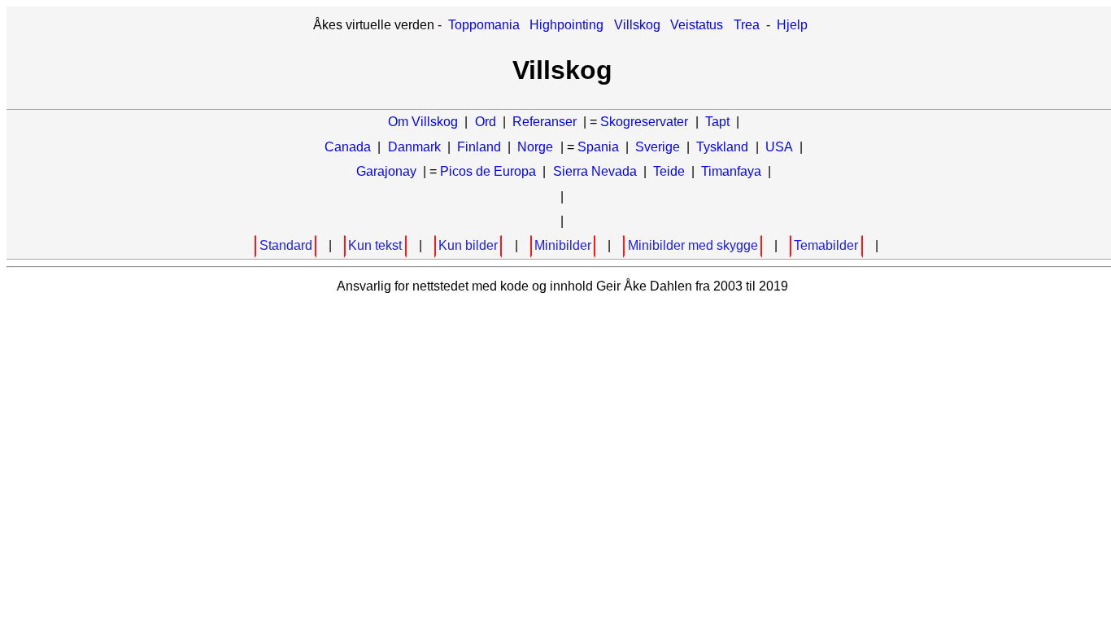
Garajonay (386, 171)
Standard (285, 245)
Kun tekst (375, 245)
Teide (669, 171)
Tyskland (722, 147)
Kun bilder (468, 245)
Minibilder (562, 245)
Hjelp (792, 25)
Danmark (414, 147)
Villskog (637, 25)
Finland (479, 147)
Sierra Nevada (595, 171)
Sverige (657, 147)
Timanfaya (731, 171)
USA (779, 147)
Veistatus (696, 25)
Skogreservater (644, 122)
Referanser (544, 122)
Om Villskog (423, 122)
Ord (485, 122)
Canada (348, 147)
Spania (598, 147)
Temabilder (826, 245)
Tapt (717, 122)
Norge (535, 147)
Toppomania (484, 25)
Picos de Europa (488, 171)
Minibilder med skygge (693, 245)
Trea (747, 25)
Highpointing (566, 25)
